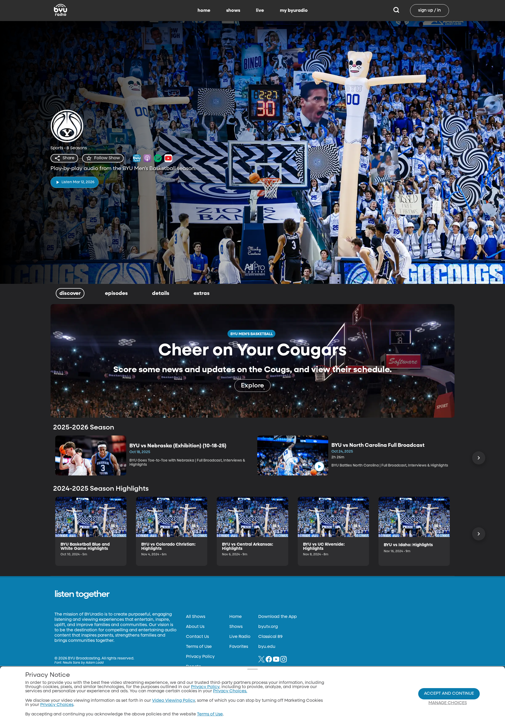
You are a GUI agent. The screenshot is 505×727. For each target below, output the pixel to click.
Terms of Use (199, 647)
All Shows (195, 617)
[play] (319, 467)
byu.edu (266, 647)
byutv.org (268, 627)
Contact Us (197, 637)
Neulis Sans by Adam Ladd (83, 662)
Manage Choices (447, 703)
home (204, 10)
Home (235, 617)
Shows (236, 627)
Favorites (238, 647)
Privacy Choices (56, 705)
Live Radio (239, 637)
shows (233, 10)
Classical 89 (270, 637)
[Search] (396, 10)
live (260, 10)
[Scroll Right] (478, 457)
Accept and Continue (449, 694)
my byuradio (294, 10)
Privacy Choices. (230, 691)
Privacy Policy (200, 657)
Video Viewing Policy (173, 701)
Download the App (277, 617)
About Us (195, 627)
